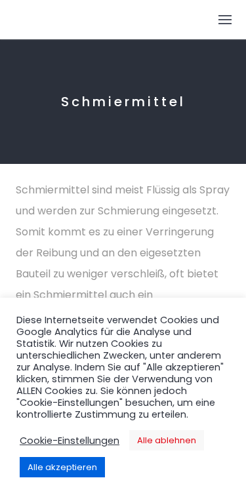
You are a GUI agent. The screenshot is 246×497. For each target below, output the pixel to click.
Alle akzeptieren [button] (62, 467)
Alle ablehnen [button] (166, 440)
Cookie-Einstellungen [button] (69, 441)
